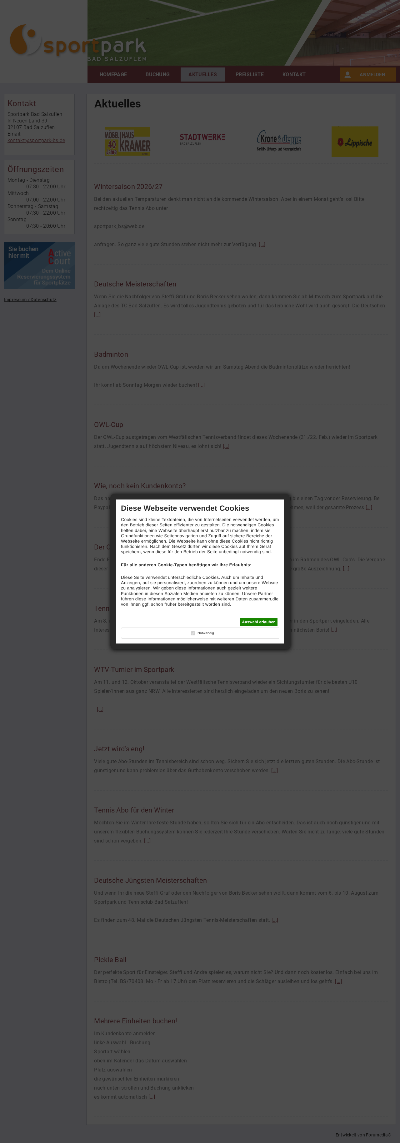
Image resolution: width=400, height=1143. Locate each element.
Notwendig (206, 633)
